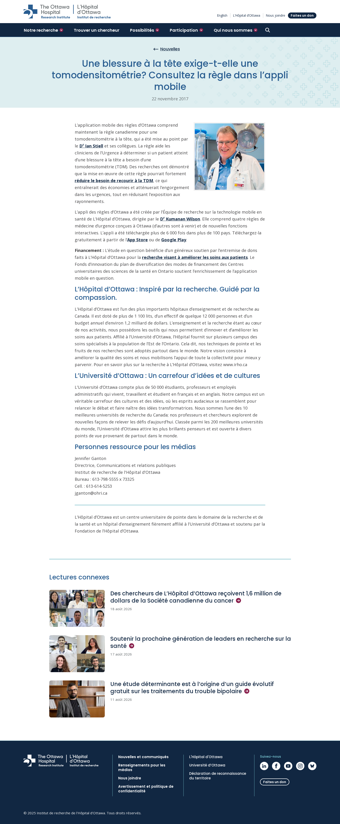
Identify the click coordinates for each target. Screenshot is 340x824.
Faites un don (302, 15)
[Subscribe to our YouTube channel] (288, 766)
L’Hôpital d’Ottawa (246, 15)
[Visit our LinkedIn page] (264, 766)
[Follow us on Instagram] (300, 766)
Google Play (173, 239)
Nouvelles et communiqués (143, 757)
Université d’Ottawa (207, 765)
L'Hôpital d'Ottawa (206, 757)
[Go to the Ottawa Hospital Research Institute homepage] (67, 11)
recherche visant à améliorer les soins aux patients (195, 257)
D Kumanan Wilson (180, 219)
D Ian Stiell (91, 146)
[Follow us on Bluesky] (312, 766)
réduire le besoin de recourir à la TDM (114, 180)
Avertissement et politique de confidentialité (145, 788)
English (222, 15)
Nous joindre (275, 15)
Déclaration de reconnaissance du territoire (217, 776)
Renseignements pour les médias (141, 767)
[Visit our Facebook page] (276, 766)
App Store (137, 239)
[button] (43, 30)
